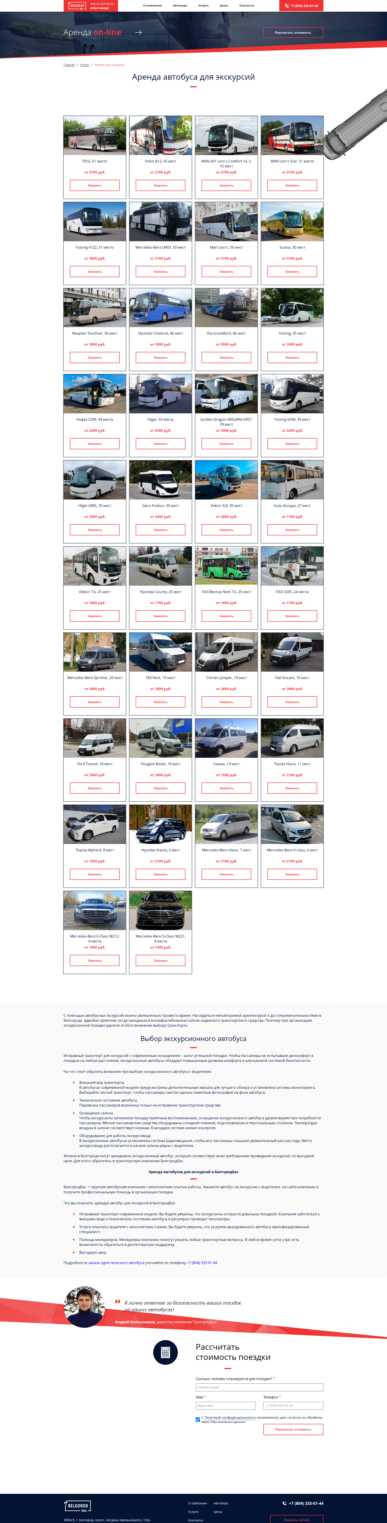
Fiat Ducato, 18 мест (292, 677)
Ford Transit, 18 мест (94, 763)
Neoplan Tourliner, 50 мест (94, 333)
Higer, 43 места (161, 419)
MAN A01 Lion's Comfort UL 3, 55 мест (226, 164)
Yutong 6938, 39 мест (292, 419)
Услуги (203, 5)
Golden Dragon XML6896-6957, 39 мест (226, 422)
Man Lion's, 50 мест (226, 247)
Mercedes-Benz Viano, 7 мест (226, 850)
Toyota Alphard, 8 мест (95, 850)
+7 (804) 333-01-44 (304, 6)
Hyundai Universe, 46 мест (160, 333)
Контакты (246, 5)
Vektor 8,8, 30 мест (226, 505)
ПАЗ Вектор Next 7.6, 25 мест (226, 591)
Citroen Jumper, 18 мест (226, 677)
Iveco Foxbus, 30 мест (160, 505)
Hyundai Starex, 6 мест (160, 850)
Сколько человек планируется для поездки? (234, 1378)
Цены (224, 5)
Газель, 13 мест (226, 763)
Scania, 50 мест (292, 247)
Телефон (271, 1397)
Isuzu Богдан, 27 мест (292, 505)
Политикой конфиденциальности (230, 1417)
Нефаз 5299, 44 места (94, 419)
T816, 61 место (94, 161)
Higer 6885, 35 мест (94, 505)
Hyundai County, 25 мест (161, 591)
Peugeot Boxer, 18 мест (161, 763)
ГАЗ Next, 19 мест (160, 677)
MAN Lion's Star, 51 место (292, 161)
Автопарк (180, 5)
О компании (152, 5)
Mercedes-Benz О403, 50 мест (160, 247)
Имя (200, 1397)
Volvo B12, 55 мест (160, 161)
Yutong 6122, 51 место (95, 247)
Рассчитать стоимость (293, 32)
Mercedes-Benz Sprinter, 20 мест (95, 677)
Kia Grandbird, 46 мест (226, 333)
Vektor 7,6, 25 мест (95, 591)
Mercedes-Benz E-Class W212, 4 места (95, 939)
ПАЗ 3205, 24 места (292, 591)
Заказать (95, 185)
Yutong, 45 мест (292, 333)
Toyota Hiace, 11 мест (292, 763)
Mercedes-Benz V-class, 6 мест (292, 850)
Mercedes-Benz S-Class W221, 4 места (160, 939)
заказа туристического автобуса (116, 1262)
